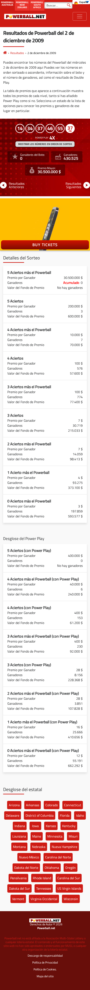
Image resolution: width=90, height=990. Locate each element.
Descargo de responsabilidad (45, 955)
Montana (19, 846)
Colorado (51, 805)
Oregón (70, 867)
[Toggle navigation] (80, 16)
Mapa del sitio (45, 976)
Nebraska (38, 846)
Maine (36, 836)
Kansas (51, 825)
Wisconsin (71, 898)
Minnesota (54, 836)
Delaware (12, 815)
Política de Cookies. (45, 969)
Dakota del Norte (26, 867)
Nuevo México (29, 857)
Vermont (18, 898)
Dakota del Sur (19, 888)
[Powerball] (5, 53)
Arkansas (32, 805)
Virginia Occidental (44, 898)
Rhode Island (42, 878)
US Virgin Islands (69, 888)
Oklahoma (52, 867)
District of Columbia (40, 815)
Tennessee (43, 888)
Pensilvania (18, 878)
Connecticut (72, 805)
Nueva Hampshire (64, 846)
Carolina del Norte (58, 857)
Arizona (14, 805)
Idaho (80, 815)
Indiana (19, 825)
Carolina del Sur (68, 878)
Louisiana (19, 836)
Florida (64, 815)
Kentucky (69, 825)
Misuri (73, 836)
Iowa (35, 825)
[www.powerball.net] (25, 16)
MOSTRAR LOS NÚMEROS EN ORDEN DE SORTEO (45, 144)
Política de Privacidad (45, 962)
